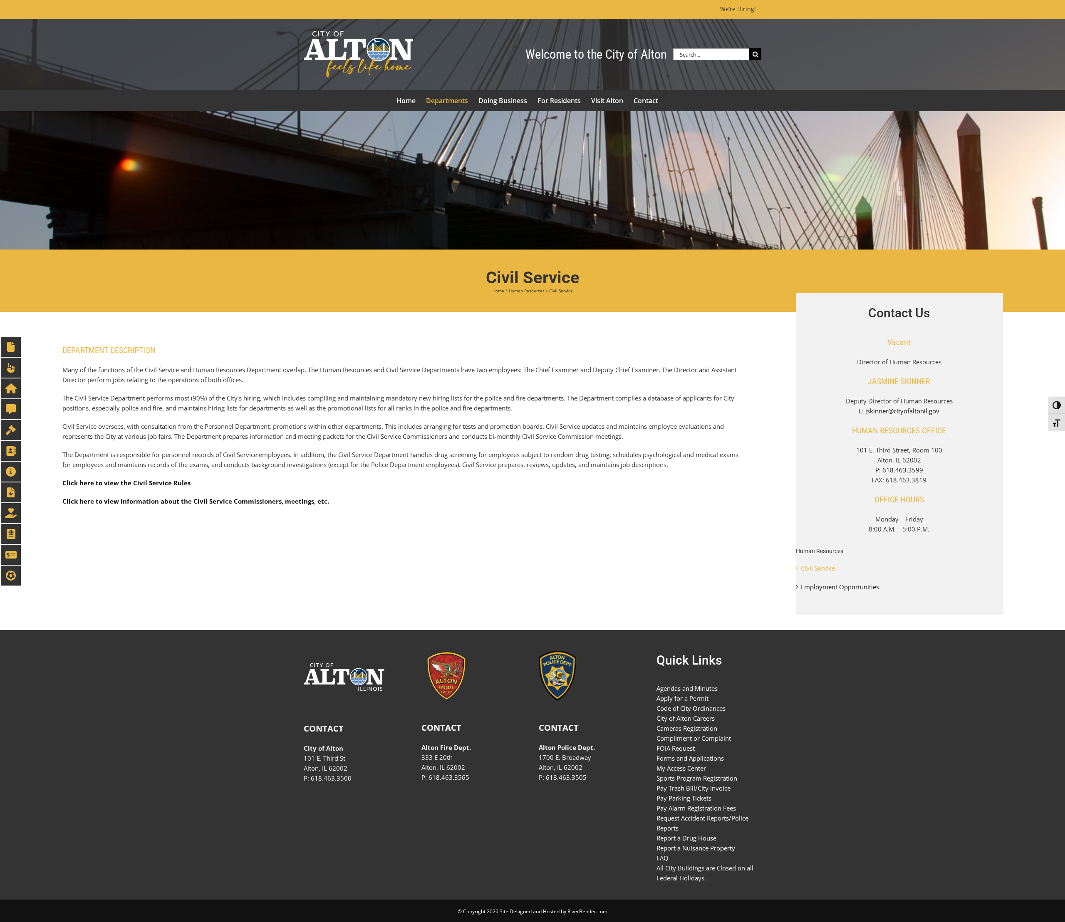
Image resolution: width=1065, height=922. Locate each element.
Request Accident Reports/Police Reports (702, 823)
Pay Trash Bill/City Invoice (693, 788)
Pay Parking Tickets (683, 798)
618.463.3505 (566, 777)
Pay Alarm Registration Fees (696, 808)
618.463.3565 (448, 777)
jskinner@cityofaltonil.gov (902, 411)
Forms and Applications (690, 758)
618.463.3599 (902, 470)
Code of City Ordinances (691, 708)
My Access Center (681, 768)
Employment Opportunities (840, 587)
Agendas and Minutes (687, 688)
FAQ (662, 858)
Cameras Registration (686, 728)
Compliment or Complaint (693, 738)
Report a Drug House (686, 838)
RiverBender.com (587, 911)
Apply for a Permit (682, 698)
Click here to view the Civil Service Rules (126, 483)
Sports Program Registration (696, 778)
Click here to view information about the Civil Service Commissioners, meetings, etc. (195, 501)
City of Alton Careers (685, 718)
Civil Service (818, 568)
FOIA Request (675, 748)
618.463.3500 (331, 778)
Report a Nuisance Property (695, 848)
